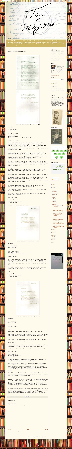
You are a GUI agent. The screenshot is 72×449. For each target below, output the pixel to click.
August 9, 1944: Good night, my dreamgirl (58, 215)
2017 (53, 232)
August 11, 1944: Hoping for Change (58, 211)
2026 (53, 184)
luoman (38, 436)
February (54, 203)
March (54, 201)
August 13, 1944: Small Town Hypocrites (57, 208)
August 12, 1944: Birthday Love (58, 210)
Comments (54, 179)
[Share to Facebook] (28, 396)
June (54, 197)
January (54, 204)
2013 (53, 238)
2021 (53, 188)
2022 (53, 187)
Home (28, 429)
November (55, 190)
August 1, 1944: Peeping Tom (57, 224)
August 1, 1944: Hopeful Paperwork (58, 223)
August (54, 194)
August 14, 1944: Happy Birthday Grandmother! (58, 206)
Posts (53, 177)
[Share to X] (27, 396)
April (54, 200)
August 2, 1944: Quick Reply (57, 222)
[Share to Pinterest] (29, 396)
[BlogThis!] (26, 396)
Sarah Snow (58, 65)
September (55, 192)
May (54, 198)
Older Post (46, 429)
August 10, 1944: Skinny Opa (57, 213)
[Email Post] (24, 396)
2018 (53, 230)
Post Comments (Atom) (15, 431)
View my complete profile (55, 75)
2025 (53, 185)
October (54, 191)
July (54, 195)
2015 (53, 235)
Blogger (44, 436)
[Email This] (25, 396)
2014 (53, 236)
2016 (53, 233)
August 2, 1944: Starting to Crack (58, 220)
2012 (53, 239)
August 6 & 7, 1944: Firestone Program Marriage (57, 217)
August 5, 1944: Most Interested (58, 219)
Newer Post (9, 429)
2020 (53, 229)
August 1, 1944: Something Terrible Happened (58, 227)
